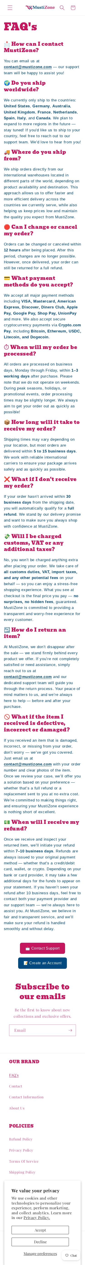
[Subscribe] (70, 1030)
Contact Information (26, 1096)
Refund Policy (21, 1139)
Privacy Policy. (37, 1217)
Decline (40, 1241)
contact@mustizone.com (28, 67)
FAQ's (14, 1075)
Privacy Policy (21, 1150)
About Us (16, 1108)
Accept (40, 1229)
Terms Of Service (24, 1161)
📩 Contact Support (42, 948)
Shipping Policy (22, 1172)
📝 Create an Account (43, 963)
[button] (10, 7)
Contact (15, 1086)
